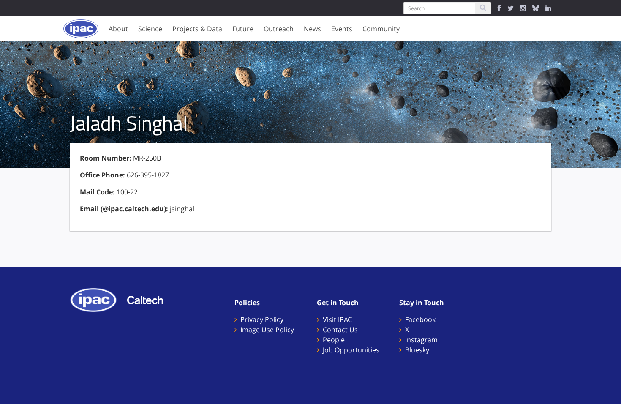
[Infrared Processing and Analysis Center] (97, 299)
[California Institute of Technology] (149, 299)
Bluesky (417, 350)
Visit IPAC (337, 319)
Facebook (420, 319)
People (334, 339)
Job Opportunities (351, 350)
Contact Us (340, 329)
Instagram (421, 339)
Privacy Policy (261, 319)
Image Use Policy (267, 329)
